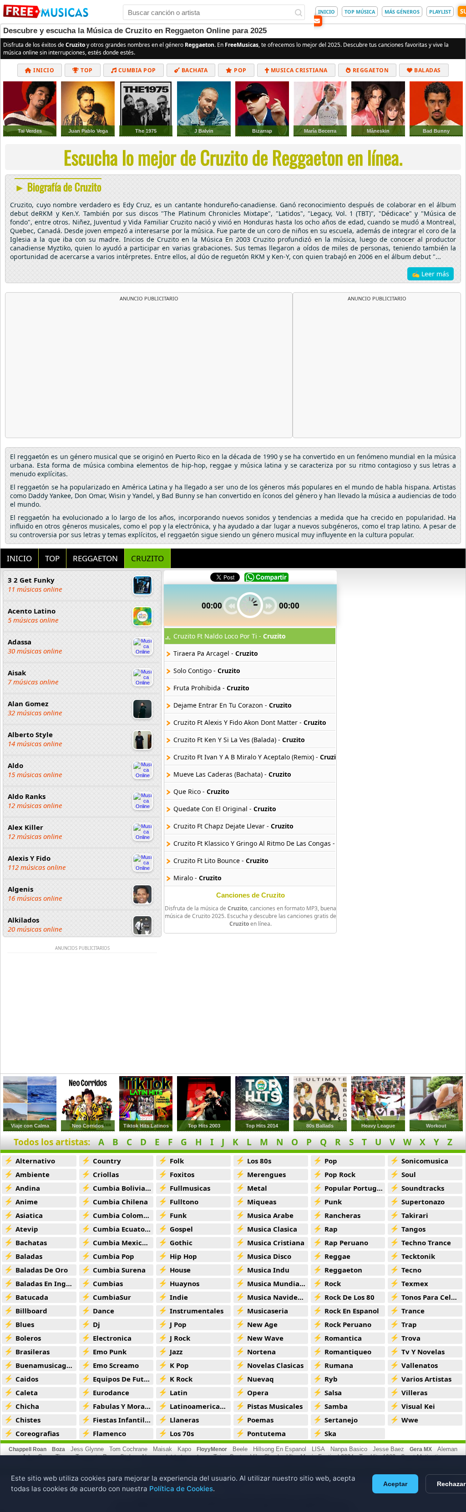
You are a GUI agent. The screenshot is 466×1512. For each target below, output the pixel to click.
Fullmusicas (190, 1188)
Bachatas (31, 1242)
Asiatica (29, 1215)
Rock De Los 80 (349, 1297)
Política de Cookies (181, 1488)
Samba (336, 1406)
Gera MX (421, 1449)
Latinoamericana (199, 1406)
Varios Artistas (426, 1378)
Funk (178, 1215)
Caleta (26, 1392)
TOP (52, 558)
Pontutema (266, 1433)
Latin (178, 1392)
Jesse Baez (388, 1449)
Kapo (184, 1449)
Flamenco (109, 1433)
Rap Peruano (346, 1242)
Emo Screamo (116, 1365)
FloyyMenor (212, 1449)
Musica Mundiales (277, 1283)
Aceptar (395, 1483)
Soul (408, 1174)
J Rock (180, 1337)
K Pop (179, 1365)
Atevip (26, 1228)
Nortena (261, 1351)
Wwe (409, 1419)
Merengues (266, 1174)
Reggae (337, 1256)
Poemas (260, 1419)
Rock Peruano (347, 1324)
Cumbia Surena (119, 1269)
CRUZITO (147, 558)
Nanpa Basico (348, 1449)
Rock (332, 1283)
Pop (240, 70)
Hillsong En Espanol (279, 1449)
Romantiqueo (347, 1351)
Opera (257, 1392)
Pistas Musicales (275, 1406)
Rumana (338, 1365)
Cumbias (108, 1283)
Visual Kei (418, 1406)
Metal (257, 1188)
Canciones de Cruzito (250, 895)
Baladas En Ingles (45, 1283)
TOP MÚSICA (359, 11)
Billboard (31, 1310)
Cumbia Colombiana (123, 1215)
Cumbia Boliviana (123, 1188)
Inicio (43, 70)
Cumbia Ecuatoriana (123, 1228)
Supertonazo (423, 1201)
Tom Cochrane (128, 1449)
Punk (333, 1201)
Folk (177, 1160)
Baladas (427, 70)
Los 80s (259, 1160)
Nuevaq (260, 1378)
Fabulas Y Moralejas (123, 1406)
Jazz (176, 1351)
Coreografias (37, 1433)
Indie (179, 1297)
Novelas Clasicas (275, 1365)
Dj (96, 1324)
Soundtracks (422, 1188)
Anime (26, 1201)
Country (107, 1160)
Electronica (112, 1337)
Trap (409, 1324)
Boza (58, 1449)
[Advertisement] (149, 370)
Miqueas (261, 1201)
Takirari (414, 1215)
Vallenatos (419, 1365)
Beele (240, 1449)
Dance (103, 1310)
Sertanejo (341, 1419)
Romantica (343, 1337)
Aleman (447, 1449)
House (180, 1269)
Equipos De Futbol (123, 1378)
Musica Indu (268, 1269)
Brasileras (32, 1351)
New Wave (265, 1337)
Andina (27, 1188)
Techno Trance (426, 1242)
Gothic (181, 1242)
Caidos (26, 1378)
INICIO (326, 11)
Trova (410, 1337)
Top (86, 70)
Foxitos (182, 1174)
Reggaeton (370, 70)
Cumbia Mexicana (123, 1242)
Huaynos (184, 1283)
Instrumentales (196, 1310)
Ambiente (32, 1174)
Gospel (181, 1228)
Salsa (333, 1392)
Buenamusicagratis (45, 1365)
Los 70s (182, 1433)
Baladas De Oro (41, 1269)
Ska (330, 1433)
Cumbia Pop (136, 70)
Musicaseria (267, 1310)
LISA (318, 1449)
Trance (413, 1310)
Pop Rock (339, 1174)
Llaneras (184, 1419)
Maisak (162, 1449)
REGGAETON (95, 558)
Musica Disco (269, 1256)
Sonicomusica (424, 1160)
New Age (262, 1324)
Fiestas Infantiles (122, 1419)
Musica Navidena (276, 1297)
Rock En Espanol (351, 1310)
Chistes (28, 1419)
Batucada (31, 1297)
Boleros (28, 1337)
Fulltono (184, 1201)
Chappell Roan (27, 1449)
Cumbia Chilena (120, 1201)
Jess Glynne (87, 1449)
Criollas (106, 1174)
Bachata (194, 70)
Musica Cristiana (298, 70)
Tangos (413, 1228)
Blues (24, 1324)
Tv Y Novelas (423, 1351)
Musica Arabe (270, 1215)
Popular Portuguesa (354, 1188)
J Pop (178, 1324)
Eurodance (111, 1392)
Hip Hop (183, 1256)
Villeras (414, 1392)
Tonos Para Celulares (431, 1297)
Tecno (411, 1269)
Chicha (27, 1406)
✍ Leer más (430, 273)
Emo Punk (110, 1351)
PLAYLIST (440, 11)
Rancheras (342, 1215)
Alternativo (35, 1160)
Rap (331, 1228)
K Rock (181, 1378)
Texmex (414, 1283)
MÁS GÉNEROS (402, 11)
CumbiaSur (112, 1297)
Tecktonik (418, 1256)
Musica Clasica (272, 1228)
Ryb (331, 1378)
